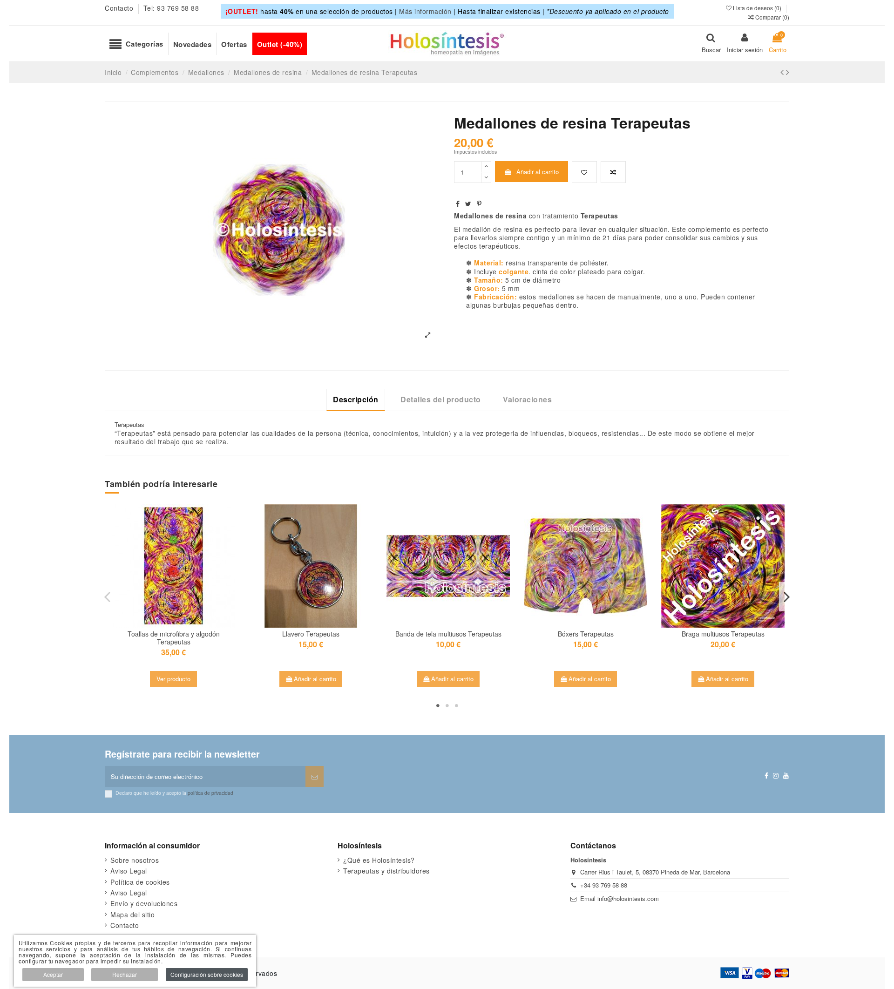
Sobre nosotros (134, 860)
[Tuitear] (468, 203)
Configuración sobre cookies (206, 974)
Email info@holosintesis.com (619, 898)
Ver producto (173, 678)
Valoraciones (527, 399)
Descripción (356, 399)
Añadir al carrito (537, 171)
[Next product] (787, 71)
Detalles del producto (440, 399)
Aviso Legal (128, 871)
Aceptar (53, 974)
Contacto (120, 8)
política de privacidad (210, 792)
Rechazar (124, 974)
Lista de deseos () (757, 8)
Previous (107, 596)
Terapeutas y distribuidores (386, 871)
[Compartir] (458, 203)
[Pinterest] (479, 203)
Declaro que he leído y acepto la (174, 792)
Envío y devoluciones (143, 903)
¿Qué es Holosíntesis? (379, 860)
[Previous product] (783, 71)
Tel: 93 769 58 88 (171, 8)
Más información (425, 11)
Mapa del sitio (132, 914)
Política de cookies (140, 882)
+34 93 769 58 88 (603, 885)
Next (786, 596)
